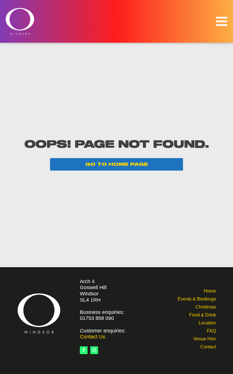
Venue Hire (204, 338)
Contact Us (92, 337)
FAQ (211, 330)
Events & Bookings (197, 298)
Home (210, 290)
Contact (208, 346)
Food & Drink (202, 314)
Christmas (205, 306)
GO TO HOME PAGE (116, 164)
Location (207, 322)
